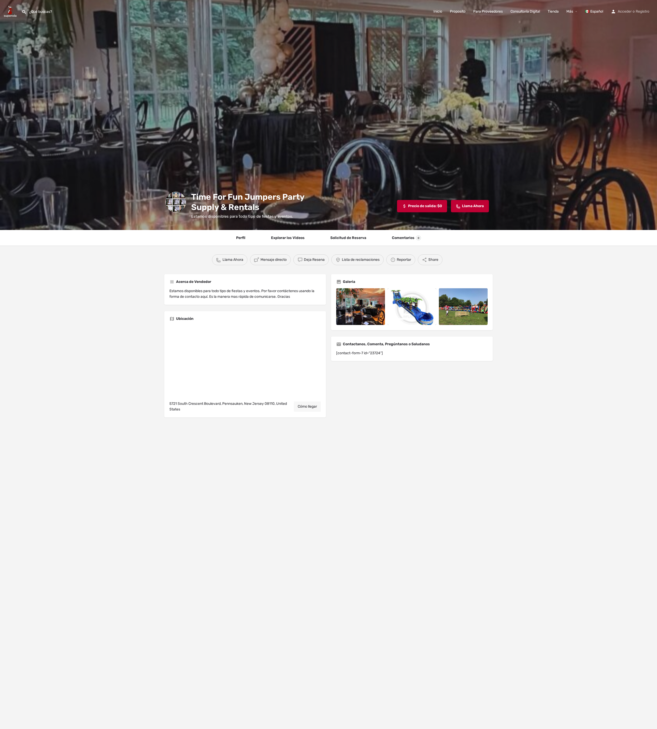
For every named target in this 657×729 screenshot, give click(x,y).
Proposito (458, 11)
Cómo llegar (307, 406)
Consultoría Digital (525, 11)
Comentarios (405, 238)
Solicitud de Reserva (348, 238)
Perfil (240, 238)
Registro (642, 11)
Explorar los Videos (288, 238)
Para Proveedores (488, 11)
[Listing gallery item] (360, 306)
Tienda (553, 11)
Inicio (437, 11)
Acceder (625, 11)
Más (569, 11)
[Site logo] (11, 11)
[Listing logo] (176, 202)
